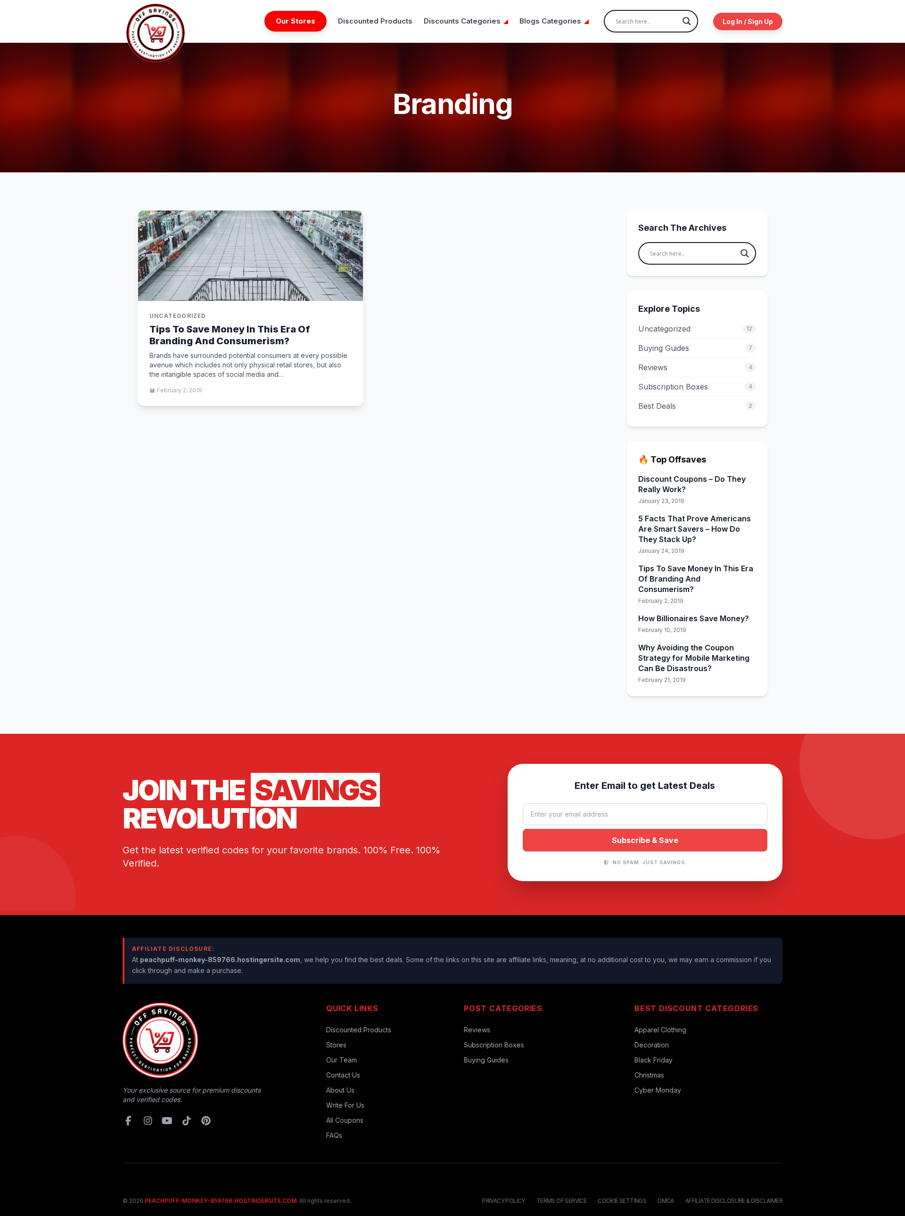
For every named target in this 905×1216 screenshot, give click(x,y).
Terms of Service (561, 1200)
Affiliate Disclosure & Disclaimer (733, 1200)
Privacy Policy (503, 1200)
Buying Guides (695, 348)
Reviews (695, 367)
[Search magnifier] (686, 21)
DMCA (666, 1200)
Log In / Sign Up (748, 21)
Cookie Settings (622, 1200)
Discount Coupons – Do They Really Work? (692, 484)
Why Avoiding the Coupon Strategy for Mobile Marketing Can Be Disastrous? (693, 658)
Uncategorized (695, 328)
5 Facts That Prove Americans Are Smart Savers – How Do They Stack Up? (694, 529)
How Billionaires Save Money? (693, 618)
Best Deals (695, 406)
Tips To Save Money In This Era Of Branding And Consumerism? (229, 335)
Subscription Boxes (695, 386)
